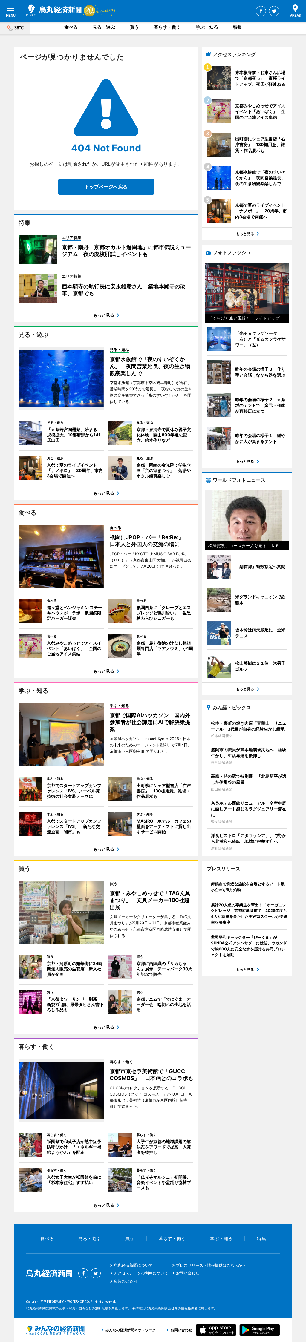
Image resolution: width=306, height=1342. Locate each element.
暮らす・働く (167, 27)
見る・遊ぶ (104, 27)
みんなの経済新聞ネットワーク (55, 1330)
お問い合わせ (187, 1273)
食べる (71, 27)
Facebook (261, 11)
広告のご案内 (125, 1281)
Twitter (274, 11)
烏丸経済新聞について (133, 1265)
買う (134, 27)
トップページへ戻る (106, 187)
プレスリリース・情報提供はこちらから (211, 1265)
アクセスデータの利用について (141, 1273)
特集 (237, 27)
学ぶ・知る (207, 27)
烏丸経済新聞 (54, 10)
